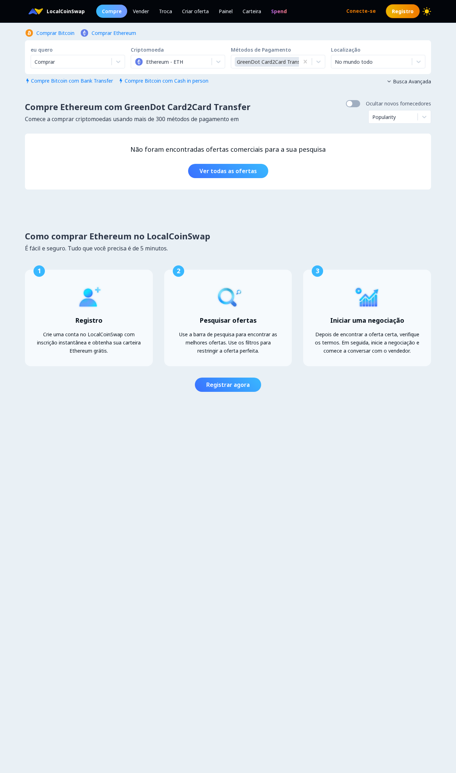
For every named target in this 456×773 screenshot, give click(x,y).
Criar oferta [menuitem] (195, 11)
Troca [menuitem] (165, 11)
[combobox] (135, 61)
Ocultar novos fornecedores (398, 103)
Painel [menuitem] (226, 11)
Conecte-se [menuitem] (361, 10)
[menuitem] (279, 11)
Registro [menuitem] (403, 11)
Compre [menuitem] (111, 11)
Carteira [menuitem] (252, 11)
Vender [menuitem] (141, 11)
